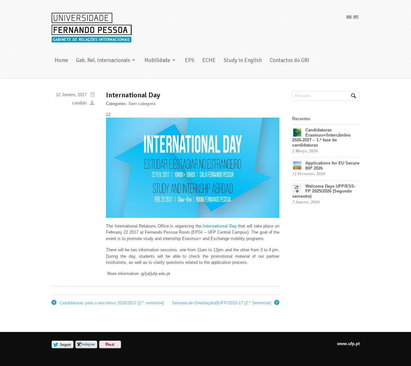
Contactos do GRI (289, 60)
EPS (189, 60)
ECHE (209, 60)
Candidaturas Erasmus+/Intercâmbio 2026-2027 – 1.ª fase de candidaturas (321, 137)
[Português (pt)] (356, 15)
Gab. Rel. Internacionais (103, 60)
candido (79, 103)
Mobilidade (157, 60)
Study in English (243, 60)
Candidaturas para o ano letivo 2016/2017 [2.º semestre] (107, 303)
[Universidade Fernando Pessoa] (91, 28)
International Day (220, 226)
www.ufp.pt (348, 343)
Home (61, 60)
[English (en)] (349, 15)
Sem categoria (141, 103)
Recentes (301, 118)
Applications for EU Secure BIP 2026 (332, 166)
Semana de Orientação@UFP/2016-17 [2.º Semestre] (225, 303)
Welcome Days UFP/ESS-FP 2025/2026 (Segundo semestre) (323, 191)
